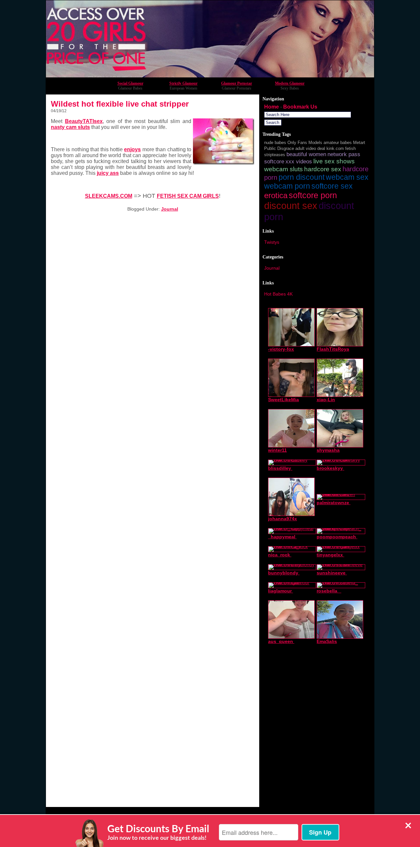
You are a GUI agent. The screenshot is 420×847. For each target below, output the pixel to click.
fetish (350, 148)
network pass (343, 154)
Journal (169, 209)
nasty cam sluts (70, 127)
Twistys (271, 242)
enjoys (132, 149)
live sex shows (334, 161)
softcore (274, 161)
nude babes (275, 142)
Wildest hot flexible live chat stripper (120, 103)
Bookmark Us (300, 107)
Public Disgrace (279, 148)
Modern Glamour (289, 83)
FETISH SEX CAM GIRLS (188, 196)
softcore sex (332, 186)
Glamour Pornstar (236, 83)
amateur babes (338, 142)
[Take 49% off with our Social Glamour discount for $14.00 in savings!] (210, 75)
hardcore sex (322, 169)
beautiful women (306, 154)
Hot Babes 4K (278, 294)
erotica (275, 195)
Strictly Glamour (183, 83)
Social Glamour (130, 83)
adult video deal (310, 148)
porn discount (302, 177)
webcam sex (347, 177)
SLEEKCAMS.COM (108, 196)
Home (271, 107)
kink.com (335, 148)
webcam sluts (283, 169)
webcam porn (287, 186)
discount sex (290, 205)
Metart (359, 142)
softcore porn (313, 195)
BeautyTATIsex (84, 121)
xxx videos (298, 161)
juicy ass (108, 173)
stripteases (274, 154)
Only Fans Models (304, 142)
